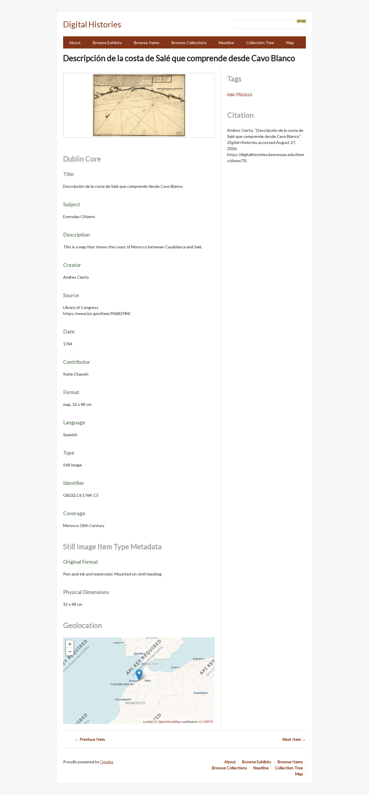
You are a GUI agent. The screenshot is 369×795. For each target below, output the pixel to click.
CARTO (207, 721)
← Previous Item (90, 739)
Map (290, 42)
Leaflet (148, 721)
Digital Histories (92, 24)
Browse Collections (189, 42)
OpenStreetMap (169, 721)
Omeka (106, 761)
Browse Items (146, 42)
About (75, 42)
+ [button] (69, 644)
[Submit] (301, 21)
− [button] (69, 651)
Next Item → (294, 739)
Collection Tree (260, 42)
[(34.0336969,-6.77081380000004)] (139, 675)
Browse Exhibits (107, 42)
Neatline (226, 42)
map (231, 93)
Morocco (244, 93)
